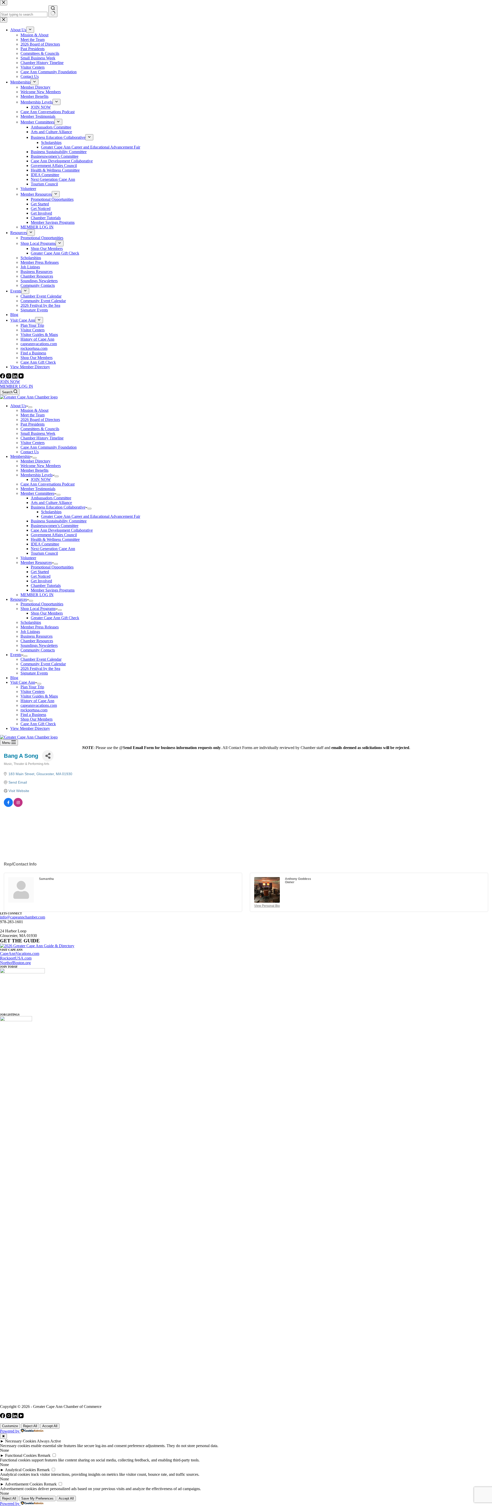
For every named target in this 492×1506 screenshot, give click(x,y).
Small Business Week (37, 433)
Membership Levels (36, 475)
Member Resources (36, 562)
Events (15, 654)
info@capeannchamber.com (22, 917)
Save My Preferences (37, 1498)
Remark (44, 1455)
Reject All (30, 1426)
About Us (18, 406)
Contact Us (29, 452)
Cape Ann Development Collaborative (62, 530)
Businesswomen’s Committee (54, 525)
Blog (14, 678)
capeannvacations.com (38, 705)
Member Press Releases (39, 627)
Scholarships (51, 512)
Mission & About (34, 410)
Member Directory (35, 461)
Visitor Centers (32, 442)
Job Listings (30, 631)
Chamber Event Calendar (40, 659)
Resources (18, 599)
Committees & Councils (39, 429)
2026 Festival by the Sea (40, 668)
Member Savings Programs (53, 590)
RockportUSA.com (16, 958)
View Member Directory (30, 728)
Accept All (49, 1426)
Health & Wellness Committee (55, 539)
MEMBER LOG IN (16, 386)
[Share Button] (48, 756)
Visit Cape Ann (22, 682)
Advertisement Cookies (24, 1484)
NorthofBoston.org (15, 963)
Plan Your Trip (32, 687)
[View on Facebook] (8, 806)
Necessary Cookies (20, 1441)
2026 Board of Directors (40, 419)
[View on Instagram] (18, 806)
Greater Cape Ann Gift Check (55, 618)
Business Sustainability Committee (59, 521)
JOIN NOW (10, 382)
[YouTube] (21, 377)
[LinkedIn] (15, 377)
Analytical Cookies (20, 1470)
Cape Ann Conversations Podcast (47, 484)
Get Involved (41, 581)
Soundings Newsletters (39, 645)
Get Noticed (40, 576)
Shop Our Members (47, 613)
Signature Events (34, 673)
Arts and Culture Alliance (51, 502)
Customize (10, 1426)
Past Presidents (32, 424)
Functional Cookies (21, 1455)
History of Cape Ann (37, 701)
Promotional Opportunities (52, 567)
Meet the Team (32, 415)
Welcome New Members (40, 466)
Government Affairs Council (54, 535)
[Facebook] (3, 377)
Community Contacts (37, 650)
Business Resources (36, 636)
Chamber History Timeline (42, 438)
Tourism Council (44, 553)
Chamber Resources (36, 641)
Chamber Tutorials (46, 585)
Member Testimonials (37, 489)
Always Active (49, 1441)
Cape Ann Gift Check (38, 724)
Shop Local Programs (38, 608)
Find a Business (33, 714)
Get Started (40, 572)
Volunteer (28, 558)
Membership (20, 456)
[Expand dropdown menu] (30, 407)
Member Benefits (34, 470)
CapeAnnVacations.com (19, 953)
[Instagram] (9, 377)
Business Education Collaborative (58, 507)
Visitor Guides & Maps (39, 696)
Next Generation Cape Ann (53, 548)
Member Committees (37, 493)
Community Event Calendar (43, 664)
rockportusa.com (33, 710)
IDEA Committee (45, 544)
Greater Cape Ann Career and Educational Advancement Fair (90, 516)
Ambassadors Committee (51, 498)
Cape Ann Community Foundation (48, 447)
